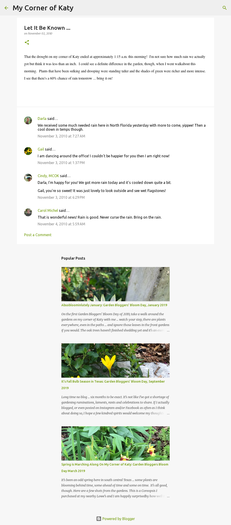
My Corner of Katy (43, 8)
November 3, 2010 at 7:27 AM (61, 136)
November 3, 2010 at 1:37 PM (61, 163)
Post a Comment (37, 235)
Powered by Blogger (118, 519)
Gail (41, 149)
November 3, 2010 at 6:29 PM (61, 197)
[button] (27, 43)
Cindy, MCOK (48, 176)
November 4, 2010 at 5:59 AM (61, 224)
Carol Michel (48, 210)
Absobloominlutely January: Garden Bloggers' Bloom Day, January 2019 (114, 305)
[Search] (80, 7)
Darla (42, 118)
